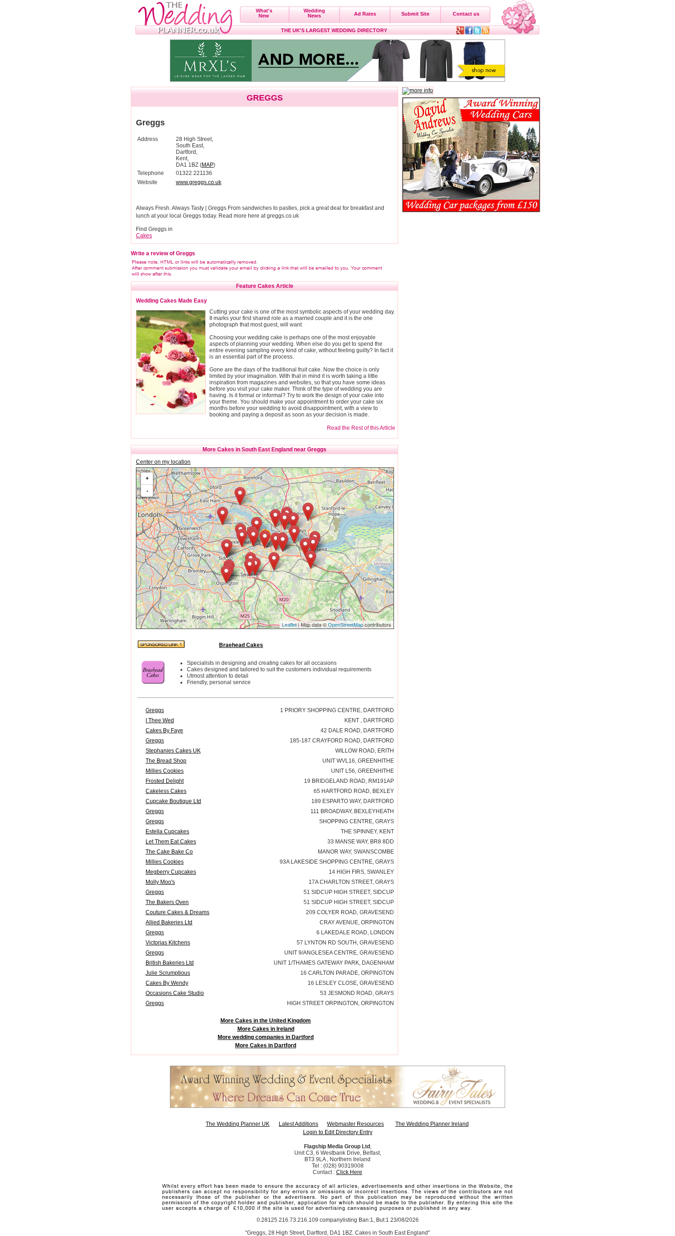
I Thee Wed (160, 720)
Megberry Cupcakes (171, 872)
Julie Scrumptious (168, 973)
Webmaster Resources (355, 1124)
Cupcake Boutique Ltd (173, 801)
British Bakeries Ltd (170, 963)
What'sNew (264, 13)
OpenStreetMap (345, 625)
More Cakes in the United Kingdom (265, 1020)
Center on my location (163, 462)
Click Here (349, 1172)
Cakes (144, 235)
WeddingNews (314, 13)
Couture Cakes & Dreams (177, 912)
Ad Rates (365, 14)
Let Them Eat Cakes (171, 841)
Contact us (466, 14)
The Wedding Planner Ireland (432, 1124)
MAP (208, 165)
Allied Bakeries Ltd (169, 922)
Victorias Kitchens (168, 942)
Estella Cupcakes (167, 831)
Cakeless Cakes (166, 791)
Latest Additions (298, 1124)
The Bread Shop (166, 761)
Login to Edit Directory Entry (337, 1132)
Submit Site (415, 14)
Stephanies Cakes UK (173, 750)
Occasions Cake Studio (175, 993)
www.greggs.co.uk (198, 182)
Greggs (155, 710)
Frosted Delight (165, 781)
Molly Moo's (160, 882)
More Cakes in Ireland (265, 1029)
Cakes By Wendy (167, 983)
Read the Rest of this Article (361, 428)
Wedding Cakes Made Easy (171, 301)
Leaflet (289, 625)
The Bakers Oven (167, 902)
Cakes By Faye (164, 730)
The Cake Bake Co (169, 851)
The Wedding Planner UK (238, 1124)
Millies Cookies (165, 771)
